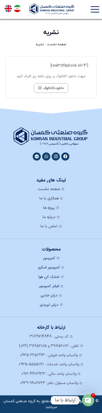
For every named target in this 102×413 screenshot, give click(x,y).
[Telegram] (37, 156)
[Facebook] (65, 156)
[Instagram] (56, 156)
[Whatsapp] (46, 156)
